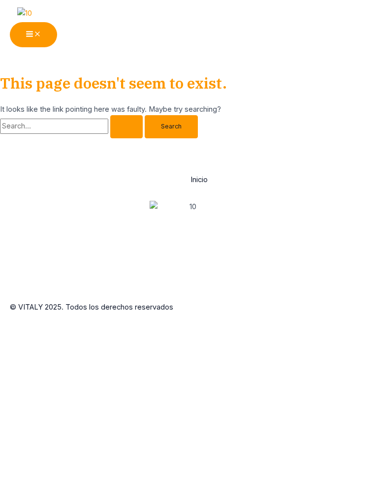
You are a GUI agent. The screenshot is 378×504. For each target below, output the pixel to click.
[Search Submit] (126, 126)
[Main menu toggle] (33, 34)
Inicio (199, 179)
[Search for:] (72, 126)
